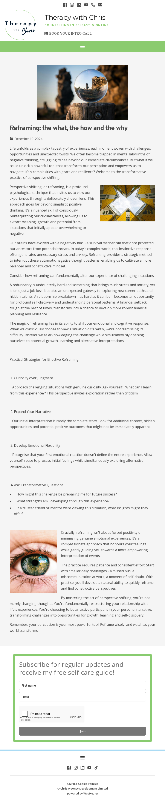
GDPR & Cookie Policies (82, 784)
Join (83, 731)
